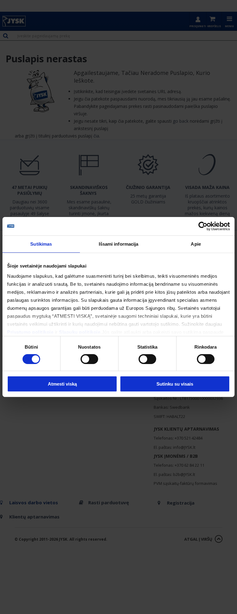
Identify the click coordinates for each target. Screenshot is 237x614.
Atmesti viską (62, 384)
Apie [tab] (196, 244)
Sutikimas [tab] (41, 244)
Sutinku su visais (174, 384)
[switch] (89, 359)
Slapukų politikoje (79, 331)
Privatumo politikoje (30, 331)
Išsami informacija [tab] (119, 244)
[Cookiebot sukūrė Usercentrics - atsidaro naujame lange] (203, 226)
